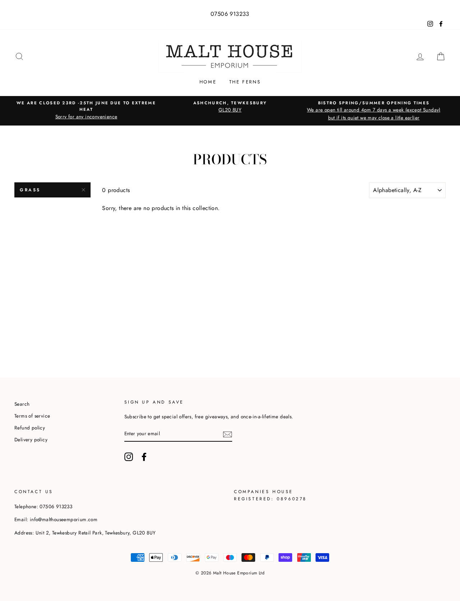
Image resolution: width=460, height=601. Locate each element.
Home (207, 81)
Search (21, 404)
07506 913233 (230, 14)
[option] (86, 110)
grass (30, 190)
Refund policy (29, 427)
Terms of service (32, 415)
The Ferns (245, 81)
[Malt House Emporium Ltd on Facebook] (144, 456)
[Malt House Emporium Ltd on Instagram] (128, 456)
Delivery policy (30, 439)
